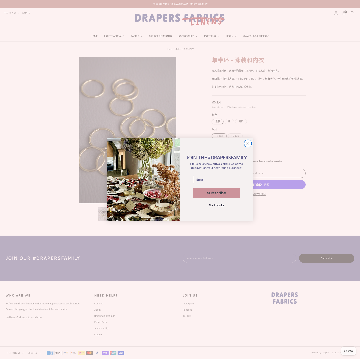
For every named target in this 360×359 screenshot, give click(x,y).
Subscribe (216, 193)
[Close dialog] (248, 143)
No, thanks (216, 205)
